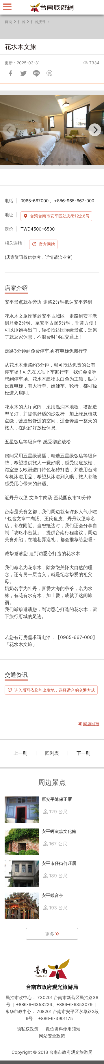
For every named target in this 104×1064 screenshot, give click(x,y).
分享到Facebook (10, 73)
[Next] (94, 129)
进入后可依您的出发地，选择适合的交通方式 (54, 690)
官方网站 (47, 244)
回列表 (52, 753)
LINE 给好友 (36, 73)
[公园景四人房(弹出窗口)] (52, 130)
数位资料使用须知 (63, 1029)
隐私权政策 (27, 1029)
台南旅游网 (52, 7)
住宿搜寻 (38, 21)
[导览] (7, 6)
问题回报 (49, 73)
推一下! (23, 73)
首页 (8, 21)
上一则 (20, 753)
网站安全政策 (52, 1036)
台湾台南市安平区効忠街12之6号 (60, 215)
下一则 (83, 753)
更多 (49, 934)
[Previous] (9, 129)
